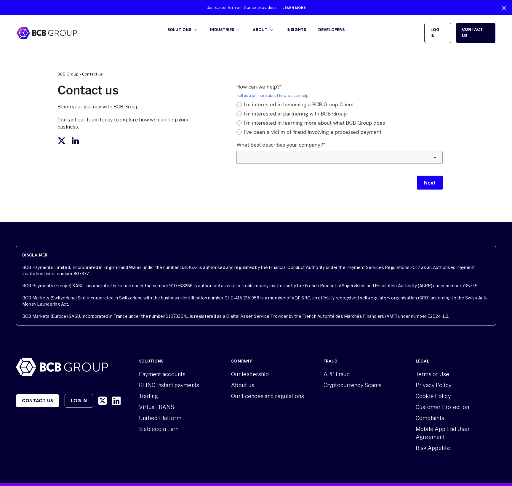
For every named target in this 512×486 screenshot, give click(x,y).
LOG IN (435, 33)
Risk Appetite (433, 448)
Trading (148, 396)
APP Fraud (337, 374)
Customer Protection (442, 407)
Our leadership (250, 374)
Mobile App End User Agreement (443, 433)
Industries (222, 29)
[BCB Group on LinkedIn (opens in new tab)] (116, 400)
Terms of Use (432, 374)
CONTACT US (472, 32)
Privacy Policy (433, 385)
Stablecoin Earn (159, 429)
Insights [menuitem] (296, 29)
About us (242, 385)
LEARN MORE (293, 7)
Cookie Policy (433, 396)
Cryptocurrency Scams (353, 385)
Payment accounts (162, 374)
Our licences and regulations (267, 396)
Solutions (179, 29)
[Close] (504, 8)
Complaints (430, 418)
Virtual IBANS (156, 407)
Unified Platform (160, 418)
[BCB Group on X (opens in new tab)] (102, 400)
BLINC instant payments (169, 385)
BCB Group (68, 74)
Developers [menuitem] (331, 29)
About (260, 29)
